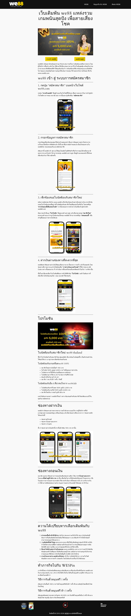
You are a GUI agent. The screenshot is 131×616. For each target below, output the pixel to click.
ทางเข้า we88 (51, 59)
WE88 (67, 613)
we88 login (80, 59)
